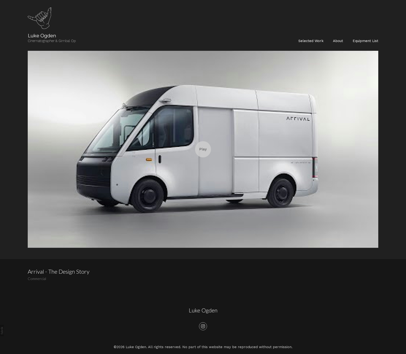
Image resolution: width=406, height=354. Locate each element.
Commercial (37, 278)
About (338, 41)
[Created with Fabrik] (2, 330)
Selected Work (311, 41)
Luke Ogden (203, 310)
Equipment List (365, 41)
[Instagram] (203, 326)
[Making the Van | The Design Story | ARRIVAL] (203, 149)
